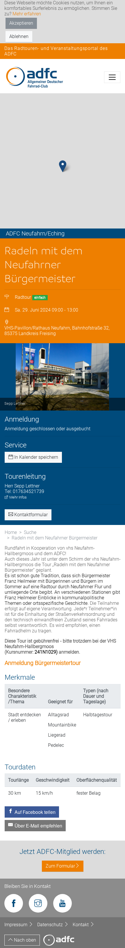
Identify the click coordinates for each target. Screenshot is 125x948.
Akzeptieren (21, 23)
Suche (30, 532)
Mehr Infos (17, 497)
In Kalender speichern (35, 457)
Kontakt (81, 924)
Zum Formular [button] (60, 866)
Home (11, 532)
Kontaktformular (30, 514)
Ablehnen (18, 36)
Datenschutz (50, 924)
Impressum (16, 924)
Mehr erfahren (26, 14)
